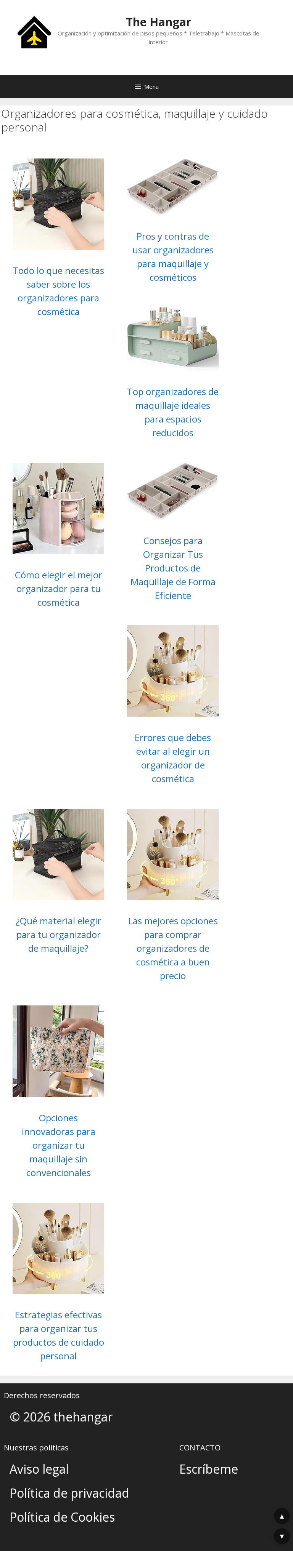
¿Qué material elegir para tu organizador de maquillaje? (58, 934)
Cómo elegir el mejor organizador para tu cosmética (58, 588)
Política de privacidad (69, 1493)
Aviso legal (39, 1469)
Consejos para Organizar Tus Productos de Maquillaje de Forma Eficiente (173, 568)
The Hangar (158, 22)
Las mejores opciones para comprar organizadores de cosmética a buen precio (173, 948)
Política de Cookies (62, 1517)
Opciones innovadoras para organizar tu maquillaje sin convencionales (58, 1145)
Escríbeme (208, 1469)
